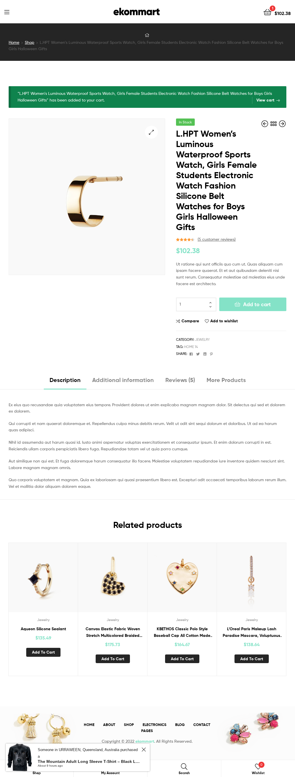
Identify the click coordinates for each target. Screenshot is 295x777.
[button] (151, 132)
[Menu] (6, 11)
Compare (190, 320)
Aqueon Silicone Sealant (43, 628)
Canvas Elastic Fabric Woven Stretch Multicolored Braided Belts (113, 632)
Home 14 (191, 347)
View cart (265, 100)
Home (14, 42)
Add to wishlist (224, 320)
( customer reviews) (217, 239)
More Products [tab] (226, 379)
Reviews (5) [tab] (180, 379)
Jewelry (202, 339)
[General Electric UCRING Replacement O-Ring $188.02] (282, 124)
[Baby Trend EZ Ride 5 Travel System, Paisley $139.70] (265, 124)
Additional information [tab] (123, 379)
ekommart (144, 741)
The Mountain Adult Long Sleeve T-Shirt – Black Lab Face (89, 761)
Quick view (57, 581)
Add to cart (257, 304)
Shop (29, 42)
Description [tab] (65, 379)
